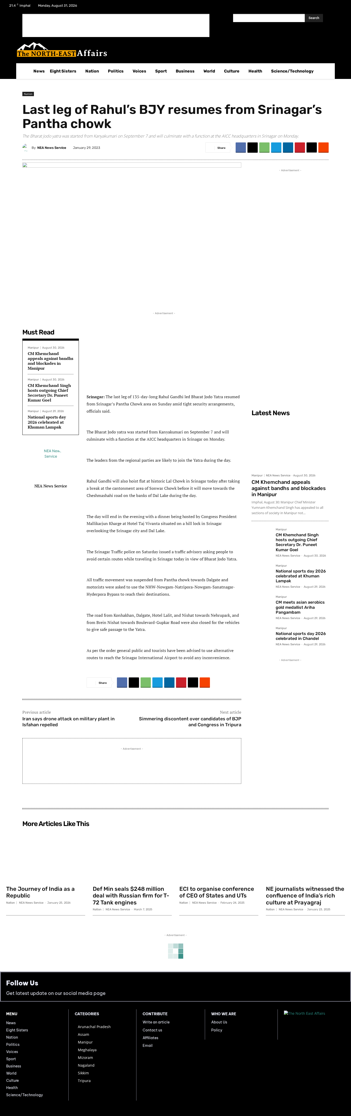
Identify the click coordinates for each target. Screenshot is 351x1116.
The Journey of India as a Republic (40, 892)
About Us (219, 1022)
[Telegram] (276, 147)
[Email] (312, 147)
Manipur (33, 347)
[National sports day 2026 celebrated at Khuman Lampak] (262, 574)
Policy (216, 1030)
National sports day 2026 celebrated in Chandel (301, 636)
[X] (325, 7)
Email (148, 1045)
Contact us (152, 1030)
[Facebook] (312, 7)
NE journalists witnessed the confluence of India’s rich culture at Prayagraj (305, 895)
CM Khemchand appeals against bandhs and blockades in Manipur (50, 361)
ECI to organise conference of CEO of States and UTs (216, 892)
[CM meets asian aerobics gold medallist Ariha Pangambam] (262, 605)
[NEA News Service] (27, 147)
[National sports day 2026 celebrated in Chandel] (262, 637)
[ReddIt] (323, 147)
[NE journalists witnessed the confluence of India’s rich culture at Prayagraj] (305, 856)
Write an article (156, 1022)
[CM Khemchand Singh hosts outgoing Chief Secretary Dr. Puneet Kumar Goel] (262, 538)
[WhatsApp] (264, 147)
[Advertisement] (115, 25)
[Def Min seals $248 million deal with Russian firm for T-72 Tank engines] (132, 856)
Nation (28, 94)
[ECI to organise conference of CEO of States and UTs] (218, 856)
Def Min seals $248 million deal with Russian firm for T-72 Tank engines (131, 895)
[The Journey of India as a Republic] (45, 856)
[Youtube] (339, 7)
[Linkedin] (288, 147)
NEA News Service (51, 147)
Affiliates (150, 1038)
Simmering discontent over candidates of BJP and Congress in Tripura (190, 722)
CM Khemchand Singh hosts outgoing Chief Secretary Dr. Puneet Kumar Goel (49, 393)
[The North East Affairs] (173, 49)
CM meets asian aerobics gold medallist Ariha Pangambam (300, 607)
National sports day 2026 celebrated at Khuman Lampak (47, 422)
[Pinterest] (300, 147)
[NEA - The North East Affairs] (314, 1024)
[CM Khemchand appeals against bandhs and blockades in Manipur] (290, 444)
